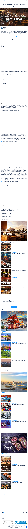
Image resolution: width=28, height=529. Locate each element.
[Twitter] (26, 512)
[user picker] (27, 1)
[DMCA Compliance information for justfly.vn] (8, 522)
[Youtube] (23, 512)
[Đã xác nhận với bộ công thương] (20, 522)
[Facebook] (22, 512)
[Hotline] (25, 1)
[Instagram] (25, 512)
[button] (14, 515)
